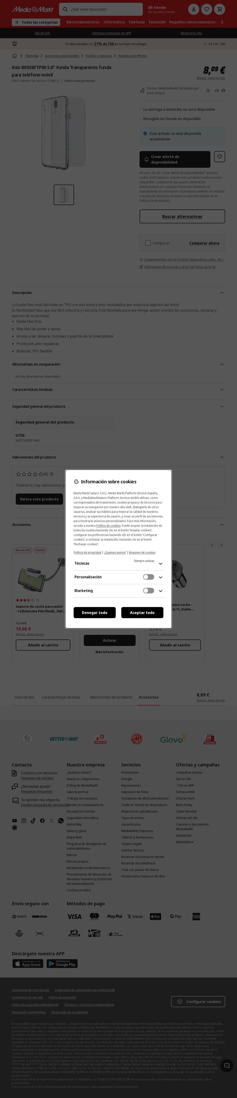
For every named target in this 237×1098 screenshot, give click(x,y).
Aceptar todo (142, 612)
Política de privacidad (87, 552)
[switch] (148, 577)
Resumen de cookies (142, 552)
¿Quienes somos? (115, 552)
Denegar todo (94, 612)
